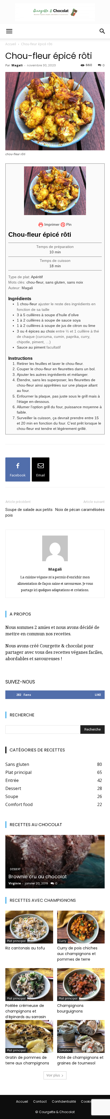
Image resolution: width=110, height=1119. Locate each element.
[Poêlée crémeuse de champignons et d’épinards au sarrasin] (29, 984)
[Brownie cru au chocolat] (55, 861)
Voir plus (53, 1075)
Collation (65, 1050)
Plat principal (16, 941)
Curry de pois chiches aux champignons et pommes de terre (77, 953)
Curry (62, 941)
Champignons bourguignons (70, 1008)
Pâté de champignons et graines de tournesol (80, 1060)
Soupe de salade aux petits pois (29, 512)
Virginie (15, 883)
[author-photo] (55, 561)
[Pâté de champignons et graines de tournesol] (81, 1036)
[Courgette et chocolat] (55, 12)
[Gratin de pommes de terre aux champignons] (29, 1036)
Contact (40, 1101)
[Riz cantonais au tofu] (29, 927)
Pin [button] (68, 225)
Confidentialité (64, 1101)
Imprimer (51, 225)
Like (98, 695)
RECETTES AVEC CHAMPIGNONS (43, 900)
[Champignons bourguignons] (81, 984)
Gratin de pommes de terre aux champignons (27, 1060)
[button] (9, 31)
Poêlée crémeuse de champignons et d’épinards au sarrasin (25, 1011)
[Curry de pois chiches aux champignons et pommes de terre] (81, 927)
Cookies (87, 1101)
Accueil (10, 44)
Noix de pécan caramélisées (80, 509)
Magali (17, 65)
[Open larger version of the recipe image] (55, 190)
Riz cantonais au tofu (25, 948)
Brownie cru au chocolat (38, 876)
